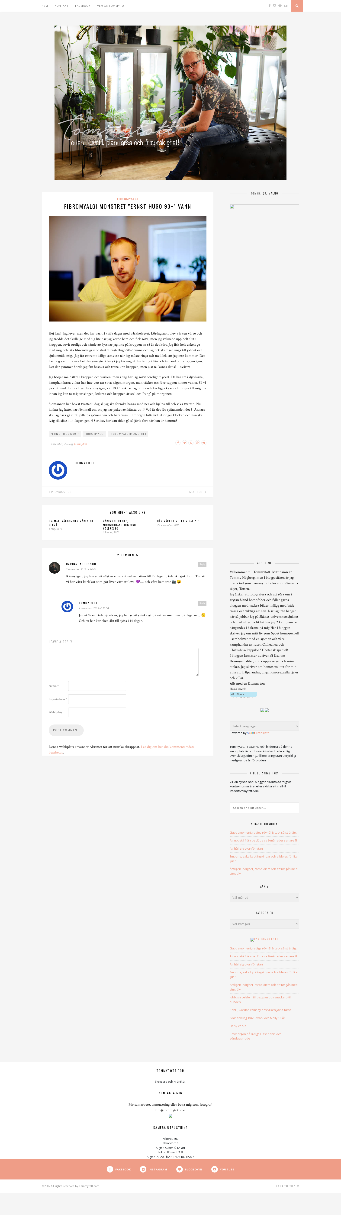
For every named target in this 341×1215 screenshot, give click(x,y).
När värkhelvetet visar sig (178, 521)
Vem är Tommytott (112, 5)
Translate (262, 733)
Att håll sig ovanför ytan (246, 848)
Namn (54, 686)
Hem (45, 5)
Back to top (286, 1186)
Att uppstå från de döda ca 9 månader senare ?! (263, 840)
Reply (202, 564)
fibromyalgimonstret (128, 433)
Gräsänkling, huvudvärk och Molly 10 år (257, 1018)
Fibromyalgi (127, 199)
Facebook (82, 5)
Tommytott (269, 939)
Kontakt (61, 5)
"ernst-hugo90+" (65, 433)
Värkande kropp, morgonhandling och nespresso (119, 524)
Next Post (197, 492)
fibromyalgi (94, 433)
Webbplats (55, 712)
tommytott (80, 444)
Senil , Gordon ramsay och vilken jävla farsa (261, 1010)
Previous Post (61, 492)
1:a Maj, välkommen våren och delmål (72, 523)
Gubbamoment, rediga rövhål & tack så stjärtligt (263, 832)
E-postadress (58, 699)
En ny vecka (238, 1026)
